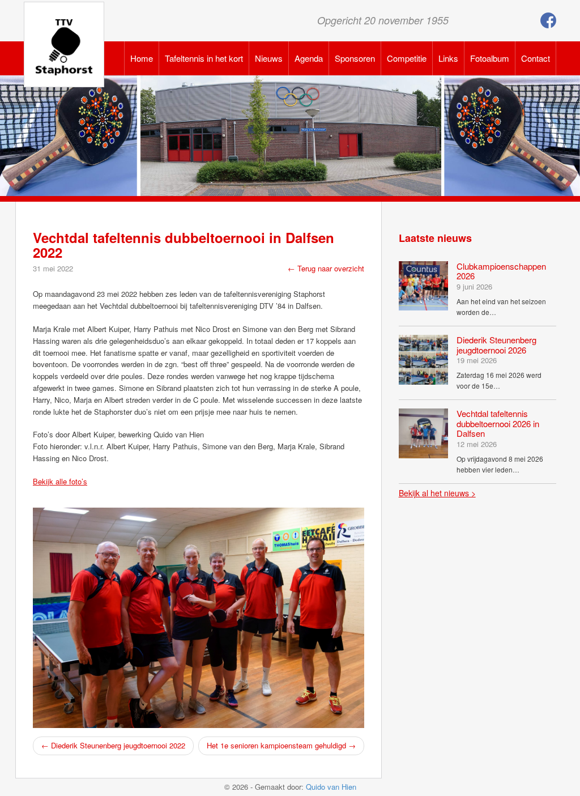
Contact (535, 58)
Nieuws (269, 58)
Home (141, 58)
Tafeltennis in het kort (204, 58)
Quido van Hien (331, 786)
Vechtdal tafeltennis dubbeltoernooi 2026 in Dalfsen (498, 423)
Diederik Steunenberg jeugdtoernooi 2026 (496, 345)
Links (448, 58)
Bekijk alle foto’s (60, 481)
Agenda (309, 58)
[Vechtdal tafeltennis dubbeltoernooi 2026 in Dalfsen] (424, 432)
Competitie (407, 58)
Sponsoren (355, 58)
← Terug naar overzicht (326, 268)
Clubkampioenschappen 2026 (501, 271)
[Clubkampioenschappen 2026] (424, 284)
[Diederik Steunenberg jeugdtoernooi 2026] (424, 358)
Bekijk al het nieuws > (437, 493)
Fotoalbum (489, 58)
